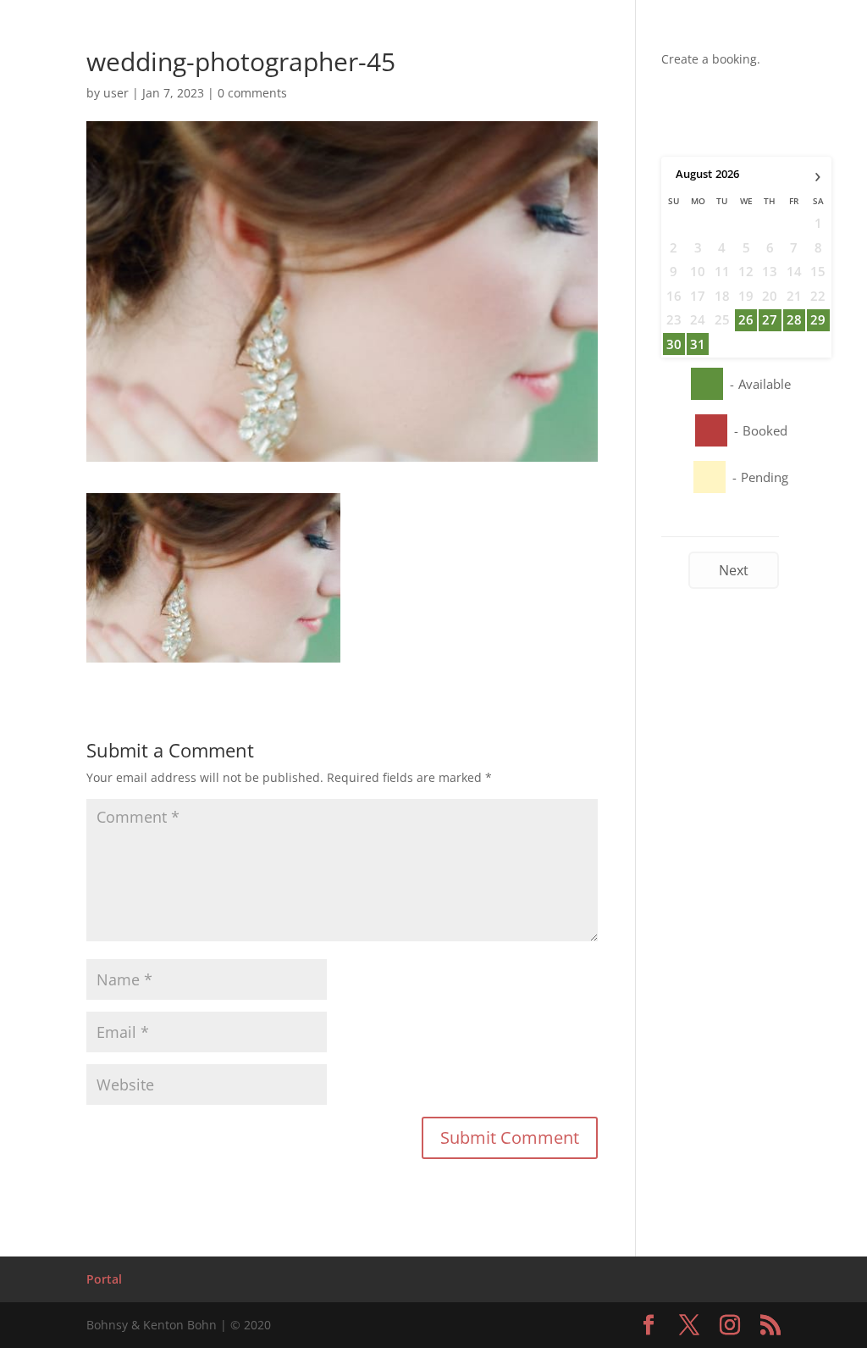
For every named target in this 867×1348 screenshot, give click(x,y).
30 (674, 344)
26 (746, 319)
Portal (104, 1279)
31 (697, 344)
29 (818, 319)
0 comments (252, 93)
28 (794, 319)
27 (769, 319)
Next (733, 570)
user (116, 93)
